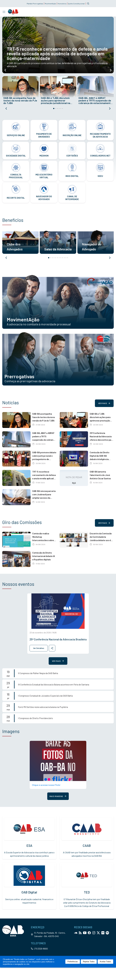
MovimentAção (50, 4)
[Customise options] (88, 3)
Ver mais (102, 403)
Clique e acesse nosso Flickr (46, 785)
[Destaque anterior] (5, 70)
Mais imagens (56, 796)
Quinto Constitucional (76, 4)
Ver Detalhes (38, 648)
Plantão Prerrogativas (35, 4)
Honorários (62, 4)
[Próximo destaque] (111, 70)
